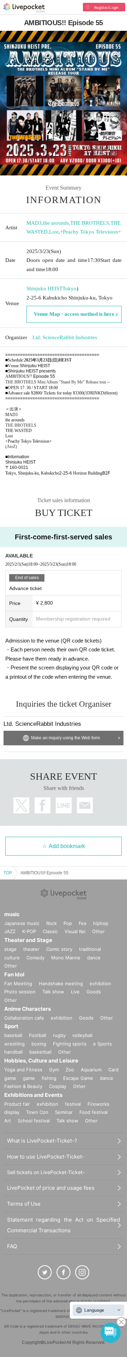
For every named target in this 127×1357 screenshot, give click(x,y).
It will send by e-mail (85, 805)
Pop (68, 923)
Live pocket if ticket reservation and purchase (24, 8)
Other (98, 931)
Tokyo (69, 288)
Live (75, 991)
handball (13, 1052)
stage (10, 949)
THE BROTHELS (89, 223)
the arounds (56, 223)
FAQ (12, 1246)
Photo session (20, 991)
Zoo (70, 1069)
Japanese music (22, 923)
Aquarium (91, 1069)
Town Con (37, 1112)
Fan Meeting (18, 983)
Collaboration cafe (24, 1018)
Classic (50, 931)
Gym (54, 1069)
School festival (34, 1120)
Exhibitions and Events (33, 1095)
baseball (13, 1035)
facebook (42, 805)
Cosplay (57, 1086)
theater (31, 949)
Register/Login (106, 7)
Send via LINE (64, 805)
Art (7, 1120)
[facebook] (63, 1272)
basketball (40, 1052)
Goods (93, 991)
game (29, 1078)
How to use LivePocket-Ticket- (45, 1156)
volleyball (82, 1035)
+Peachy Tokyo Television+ (90, 232)
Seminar (64, 1112)
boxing (38, 1044)
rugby (59, 1035)
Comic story (59, 949)
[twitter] (45, 1272)
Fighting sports (69, 1044)
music (12, 914)
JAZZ (10, 931)
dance (94, 957)
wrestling (14, 1044)
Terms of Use (24, 1203)
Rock (51, 923)
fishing (49, 1078)
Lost (54, 232)
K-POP (29, 931)
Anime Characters (27, 1008)
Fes (82, 923)
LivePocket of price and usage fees (51, 1187)
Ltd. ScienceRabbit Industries (64, 337)
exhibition (100, 983)
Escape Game (78, 1078)
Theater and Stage (28, 940)
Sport (11, 1026)
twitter (21, 805)
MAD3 (34, 223)
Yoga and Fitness (23, 1069)
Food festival (93, 1112)
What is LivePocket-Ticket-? (42, 1140)
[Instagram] (82, 1272)
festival (73, 1104)
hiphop (100, 923)
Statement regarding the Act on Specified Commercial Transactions (63, 1225)
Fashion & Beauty (23, 1086)
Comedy (35, 957)
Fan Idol (14, 974)
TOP (8, 872)
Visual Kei (75, 931)
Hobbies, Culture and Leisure (41, 1060)
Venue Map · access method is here (74, 314)
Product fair (17, 1104)
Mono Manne (65, 957)
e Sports (102, 1044)
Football (37, 1035)
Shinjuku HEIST (44, 288)
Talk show (53, 991)
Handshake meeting (61, 983)
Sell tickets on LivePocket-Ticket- (46, 1172)
